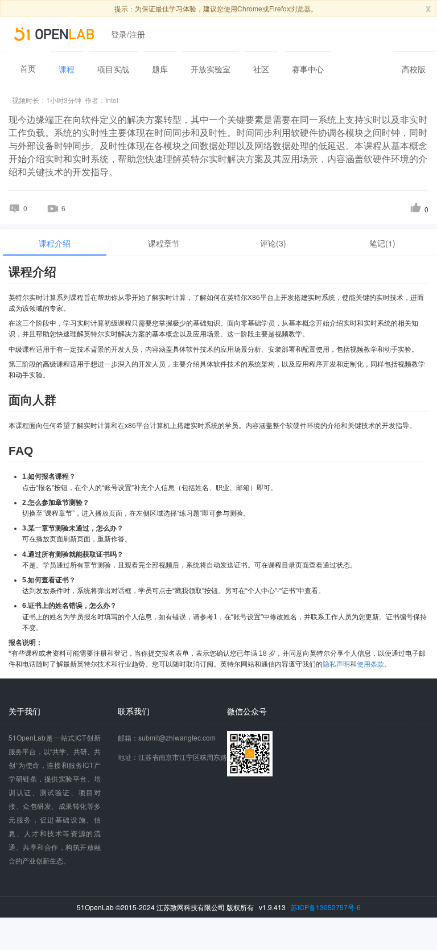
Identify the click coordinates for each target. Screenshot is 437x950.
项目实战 (113, 69)
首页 (28, 68)
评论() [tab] (273, 243)
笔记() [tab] (382, 243)
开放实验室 (210, 69)
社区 (261, 69)
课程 (67, 69)
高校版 (414, 69)
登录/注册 (128, 34)
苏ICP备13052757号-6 (326, 907)
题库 (160, 69)
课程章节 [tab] (164, 243)
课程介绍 (55, 243)
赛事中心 (308, 69)
